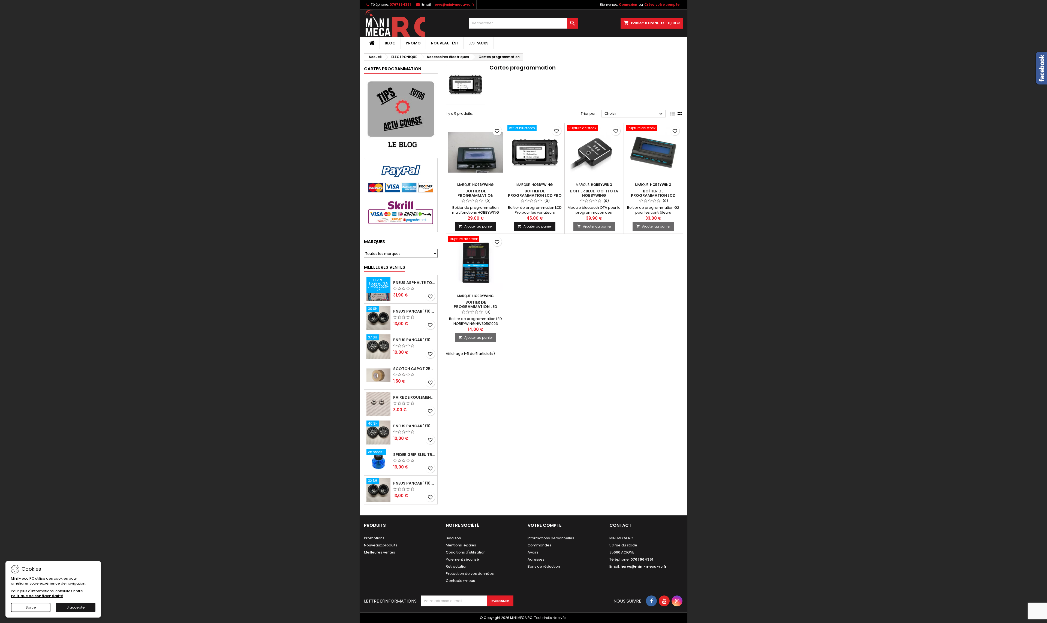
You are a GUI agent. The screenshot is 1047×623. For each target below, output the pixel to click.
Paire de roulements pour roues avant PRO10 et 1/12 (414, 397)
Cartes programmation (392, 69)
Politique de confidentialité (37, 595)
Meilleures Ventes (384, 267)
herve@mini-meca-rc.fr (453, 4)
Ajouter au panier (475, 226)
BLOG (390, 43)
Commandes (539, 545)
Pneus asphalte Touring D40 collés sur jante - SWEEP (414, 282)
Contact (620, 525)
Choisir (634, 114)
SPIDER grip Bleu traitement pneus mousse (414, 454)
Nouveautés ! (444, 43)
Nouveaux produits (380, 545)
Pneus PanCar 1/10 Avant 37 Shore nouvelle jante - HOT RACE (414, 340)
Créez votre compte (661, 4)
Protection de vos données (470, 573)
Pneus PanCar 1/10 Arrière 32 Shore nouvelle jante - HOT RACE (414, 483)
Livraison (453, 538)
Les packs (478, 43)
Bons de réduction (544, 566)
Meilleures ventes (379, 552)
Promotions (374, 538)
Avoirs (533, 552)
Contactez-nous (460, 580)
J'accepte (76, 607)
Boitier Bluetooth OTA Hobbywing (594, 193)
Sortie (31, 607)
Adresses (536, 559)
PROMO (413, 43)
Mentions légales (461, 545)
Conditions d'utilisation (466, 552)
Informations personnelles (551, 538)
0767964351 (400, 4)
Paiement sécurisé (462, 559)
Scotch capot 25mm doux (414, 369)
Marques (374, 241)
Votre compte (544, 525)
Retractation (457, 566)
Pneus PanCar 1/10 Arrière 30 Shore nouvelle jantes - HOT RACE (414, 311)
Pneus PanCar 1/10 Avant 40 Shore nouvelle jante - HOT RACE (414, 426)
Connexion (628, 4)
